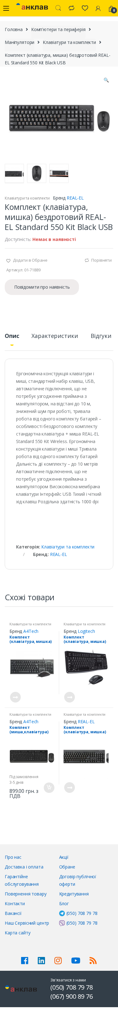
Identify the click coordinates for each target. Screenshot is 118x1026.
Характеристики (54, 336)
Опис (12, 336)
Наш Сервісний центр (27, 923)
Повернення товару (26, 894)
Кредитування (74, 894)
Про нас (13, 857)
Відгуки (101, 336)
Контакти (15, 903)
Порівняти (101, 260)
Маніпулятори (19, 42)
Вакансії (13, 913)
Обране (67, 867)
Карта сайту (17, 933)
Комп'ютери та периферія (58, 29)
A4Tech (30, 631)
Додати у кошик (48, 788)
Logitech (86, 631)
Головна (14, 29)
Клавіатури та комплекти (69, 42)
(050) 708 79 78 (82, 913)
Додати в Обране (30, 260)
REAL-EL (75, 198)
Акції (64, 857)
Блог (64, 903)
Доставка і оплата (24, 867)
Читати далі (15, 697)
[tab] (12, 338)
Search (58, 8)
